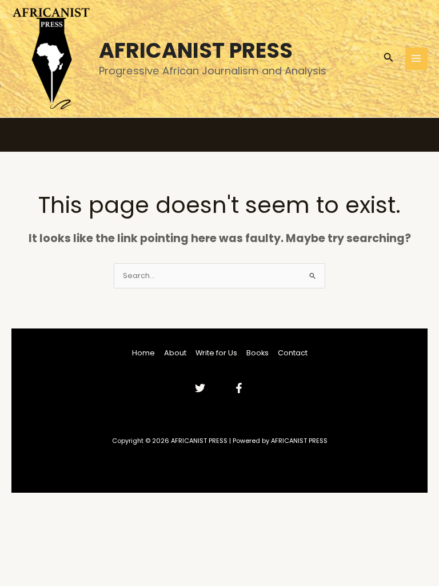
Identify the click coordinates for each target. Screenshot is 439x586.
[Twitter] (200, 388)
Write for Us (216, 353)
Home (143, 353)
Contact (293, 353)
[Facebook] (239, 388)
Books (257, 353)
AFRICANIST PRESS (196, 50)
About (175, 353)
